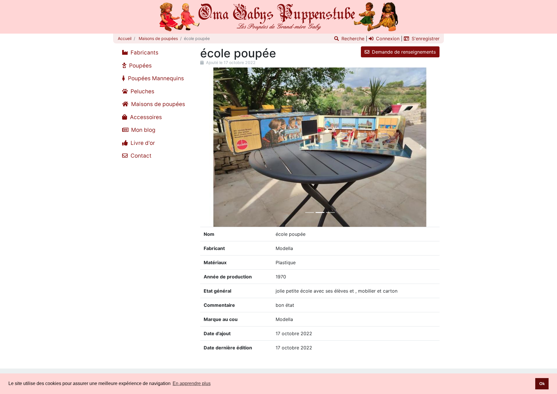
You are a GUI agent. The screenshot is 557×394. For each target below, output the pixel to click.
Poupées (140, 65)
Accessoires (145, 117)
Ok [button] (542, 383)
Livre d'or (142, 143)
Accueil (124, 38)
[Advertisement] (154, 249)
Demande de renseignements (403, 52)
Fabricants (143, 52)
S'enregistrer (425, 38)
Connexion (387, 38)
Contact (140, 155)
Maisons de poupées (158, 38)
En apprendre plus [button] (192, 383)
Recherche (352, 38)
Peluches (141, 91)
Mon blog (142, 130)
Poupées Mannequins (155, 78)
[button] (218, 147)
